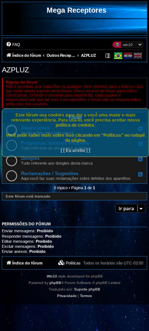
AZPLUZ (15, 70)
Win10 (52, 276)
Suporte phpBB (87, 289)
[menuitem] (13, 44)
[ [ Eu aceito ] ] (75, 150)
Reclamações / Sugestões (49, 173)
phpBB (55, 283)
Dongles (30, 158)
